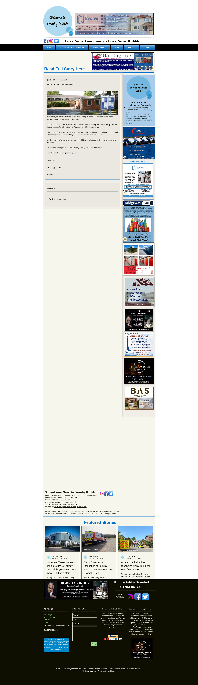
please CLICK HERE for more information (56, 648)
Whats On (51, 160)
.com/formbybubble (73, 502)
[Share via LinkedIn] (60, 167)
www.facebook (59, 502)
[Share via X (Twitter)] (54, 167)
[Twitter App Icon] (56, 41)
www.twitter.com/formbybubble (64, 504)
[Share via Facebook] (48, 167)
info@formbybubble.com (60, 500)
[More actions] (117, 79)
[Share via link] (65, 167)
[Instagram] (51, 41)
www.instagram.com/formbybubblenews (70, 506)
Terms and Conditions (106, 671)
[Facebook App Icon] (46, 41)
